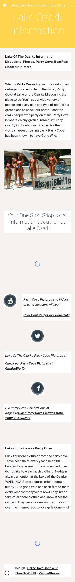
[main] (37, 24)
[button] (4, 5)
